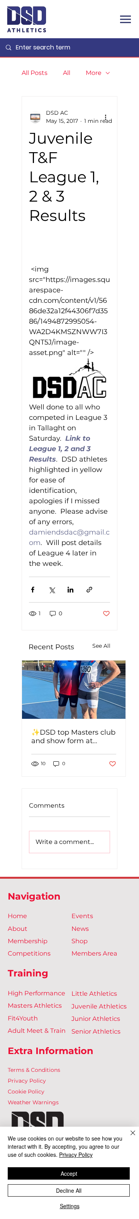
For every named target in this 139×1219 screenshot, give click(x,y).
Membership (27, 941)
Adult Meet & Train (37, 1030)
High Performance (36, 993)
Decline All (68, 1190)
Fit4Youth (23, 1018)
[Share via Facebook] (32, 589)
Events (82, 916)
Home (17, 916)
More (94, 72)
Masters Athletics (35, 1005)
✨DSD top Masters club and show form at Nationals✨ (73, 736)
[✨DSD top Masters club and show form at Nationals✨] (73, 689)
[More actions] (105, 117)
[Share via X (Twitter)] (51, 589)
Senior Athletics (95, 1031)
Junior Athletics (95, 1018)
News (80, 928)
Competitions (29, 953)
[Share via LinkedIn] (70, 589)
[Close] (128, 1137)
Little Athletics (94, 993)
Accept (69, 1173)
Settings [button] (70, 1206)
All (66, 72)
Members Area (94, 953)
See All (101, 645)
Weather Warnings (33, 1102)
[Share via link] (89, 589)
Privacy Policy (27, 1080)
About (17, 928)
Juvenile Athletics (99, 1006)
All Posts (34, 72)
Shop (79, 941)
